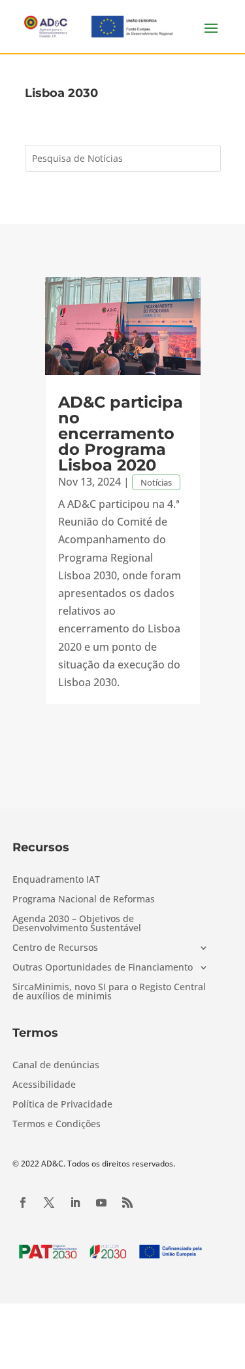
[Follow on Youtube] (101, 1202)
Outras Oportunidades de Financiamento (102, 968)
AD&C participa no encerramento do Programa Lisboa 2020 (120, 433)
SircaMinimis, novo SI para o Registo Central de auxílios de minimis (109, 992)
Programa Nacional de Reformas (83, 900)
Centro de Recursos (55, 948)
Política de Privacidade (62, 1105)
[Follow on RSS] (127, 1202)
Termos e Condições (56, 1124)
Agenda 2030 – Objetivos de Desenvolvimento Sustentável (76, 924)
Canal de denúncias (55, 1065)
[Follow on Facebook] (22, 1202)
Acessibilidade (44, 1085)
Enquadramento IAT (56, 880)
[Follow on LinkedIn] (75, 1202)
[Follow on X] (49, 1202)
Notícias (156, 482)
